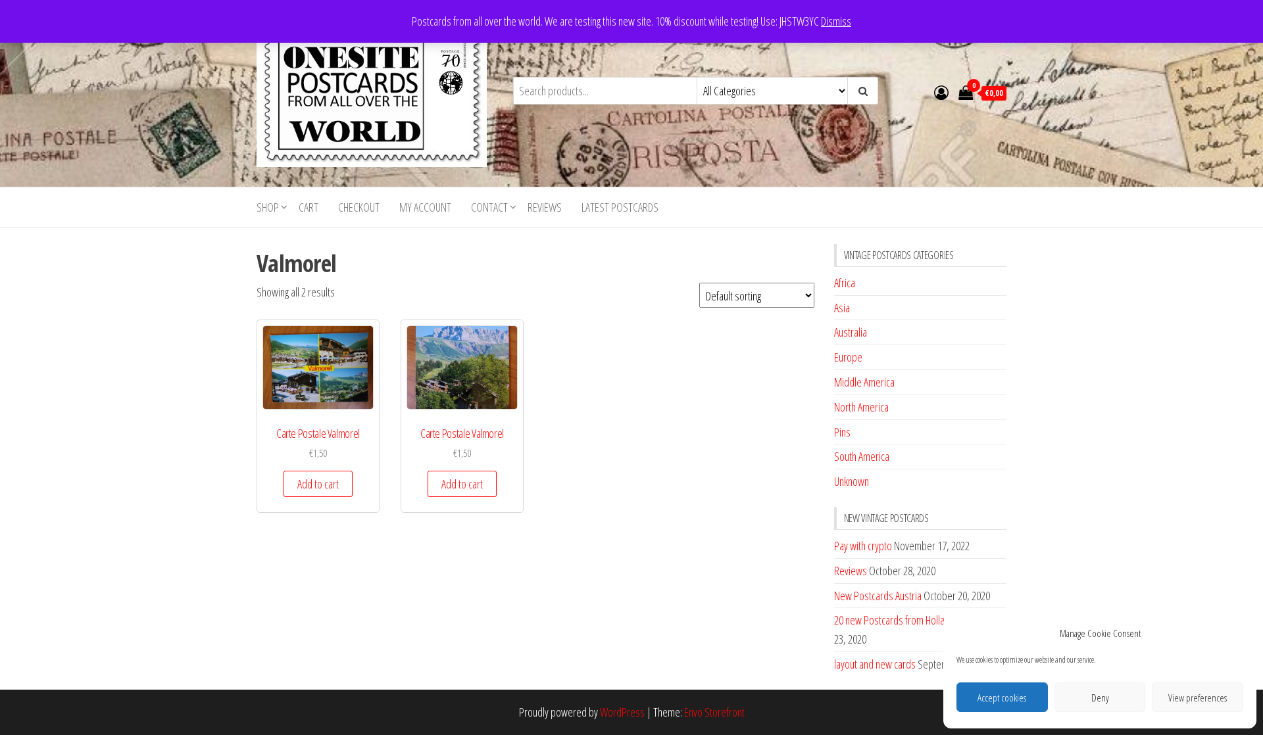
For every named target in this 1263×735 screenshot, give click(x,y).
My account (425, 207)
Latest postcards (620, 207)
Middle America (864, 382)
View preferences (1197, 697)
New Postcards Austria (878, 596)
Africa (844, 283)
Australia (850, 332)
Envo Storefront (714, 712)
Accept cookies (1002, 697)
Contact (489, 207)
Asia (842, 308)
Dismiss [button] (836, 21)
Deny (1100, 697)
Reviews (545, 207)
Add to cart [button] (318, 484)
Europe (848, 357)
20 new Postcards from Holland (894, 620)
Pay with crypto (863, 546)
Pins (842, 432)
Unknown (851, 481)
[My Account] (941, 92)
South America (861, 456)
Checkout (359, 207)
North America (861, 407)
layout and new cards (875, 664)
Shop (268, 207)
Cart (308, 207)
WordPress (622, 712)
